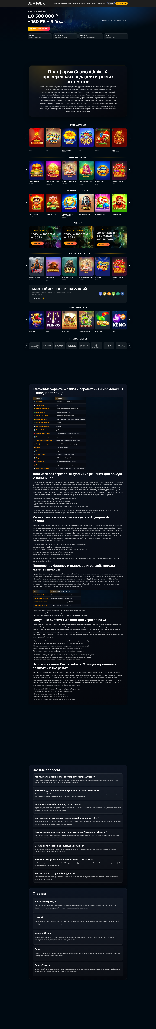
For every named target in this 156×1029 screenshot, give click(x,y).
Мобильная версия (79, 3)
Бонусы (101, 3)
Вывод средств (92, 3)
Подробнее (37, 298)
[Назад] (26, 137)
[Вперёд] (129, 137)
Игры (55, 3)
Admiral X (36, 3)
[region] (78, 140)
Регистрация (62, 3)
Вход (70, 3)
